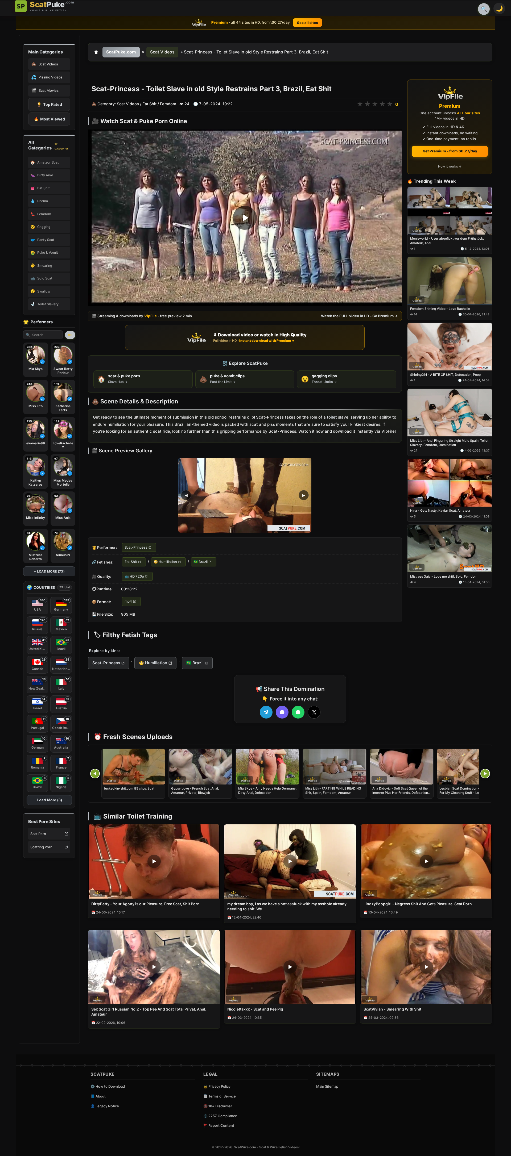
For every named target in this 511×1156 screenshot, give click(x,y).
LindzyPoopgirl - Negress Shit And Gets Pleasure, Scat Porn (418, 904)
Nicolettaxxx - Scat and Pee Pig (255, 1009)
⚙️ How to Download (107, 1086)
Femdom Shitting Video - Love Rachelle (440, 309)
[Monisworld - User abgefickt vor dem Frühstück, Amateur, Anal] (449, 211)
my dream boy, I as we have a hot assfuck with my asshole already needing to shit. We (287, 906)
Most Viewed (49, 119)
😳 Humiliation (165, 562)
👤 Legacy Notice (104, 1106)
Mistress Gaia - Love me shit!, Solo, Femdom (443, 576)
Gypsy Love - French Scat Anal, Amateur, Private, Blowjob (195, 790)
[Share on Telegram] (266, 712)
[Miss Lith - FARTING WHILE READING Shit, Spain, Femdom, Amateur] (334, 766)
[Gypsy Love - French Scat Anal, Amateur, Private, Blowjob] (200, 766)
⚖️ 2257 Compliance (220, 1116)
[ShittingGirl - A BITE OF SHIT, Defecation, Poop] (449, 346)
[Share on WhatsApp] (298, 712)
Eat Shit (149, 104)
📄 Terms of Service (219, 1096)
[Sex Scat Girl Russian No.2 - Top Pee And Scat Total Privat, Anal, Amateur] (154, 967)
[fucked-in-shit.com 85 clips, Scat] (133, 766)
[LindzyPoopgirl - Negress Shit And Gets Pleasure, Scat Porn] (426, 861)
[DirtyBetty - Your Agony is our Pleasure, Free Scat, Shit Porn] (154, 861)
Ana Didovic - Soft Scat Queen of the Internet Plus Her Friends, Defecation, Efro (400, 792)
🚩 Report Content (218, 1125)
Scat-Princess (136, 547)
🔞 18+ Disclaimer (217, 1106)
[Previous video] (95, 773)
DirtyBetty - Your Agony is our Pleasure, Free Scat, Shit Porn (145, 904)
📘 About (98, 1096)
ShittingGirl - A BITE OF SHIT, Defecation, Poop (445, 375)
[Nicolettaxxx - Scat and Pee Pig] (290, 967)
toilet (332, 417)
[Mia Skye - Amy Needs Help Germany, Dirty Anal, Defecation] (267, 766)
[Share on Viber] (282, 712)
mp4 (128, 601)
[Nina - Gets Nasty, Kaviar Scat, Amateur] (449, 483)
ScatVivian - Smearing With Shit (392, 1009)
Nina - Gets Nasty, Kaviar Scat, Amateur (440, 511)
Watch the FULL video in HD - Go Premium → (359, 316)
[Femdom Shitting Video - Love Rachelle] (449, 281)
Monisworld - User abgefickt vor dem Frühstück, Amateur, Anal (447, 241)
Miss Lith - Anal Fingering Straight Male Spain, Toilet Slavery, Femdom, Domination (449, 443)
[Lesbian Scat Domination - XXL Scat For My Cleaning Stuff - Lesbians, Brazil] (468, 766)
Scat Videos (162, 52)
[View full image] (244, 495)
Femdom (168, 104)
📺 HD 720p (134, 576)
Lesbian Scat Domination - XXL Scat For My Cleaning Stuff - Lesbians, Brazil (466, 792)
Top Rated (49, 104)
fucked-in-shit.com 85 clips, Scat (129, 788)
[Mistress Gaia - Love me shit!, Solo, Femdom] (449, 549)
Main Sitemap (327, 1086)
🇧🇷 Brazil (200, 562)
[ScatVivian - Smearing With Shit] (426, 967)
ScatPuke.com (121, 52)
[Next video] (485, 773)
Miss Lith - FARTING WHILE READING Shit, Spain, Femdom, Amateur (333, 790)
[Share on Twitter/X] (314, 712)
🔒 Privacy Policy (216, 1086)
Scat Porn (38, 834)
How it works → (449, 167)
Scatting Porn (41, 847)
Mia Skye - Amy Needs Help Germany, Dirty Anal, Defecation (267, 790)
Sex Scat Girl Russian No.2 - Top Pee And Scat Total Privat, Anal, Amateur (148, 1011)
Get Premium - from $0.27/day (450, 151)
